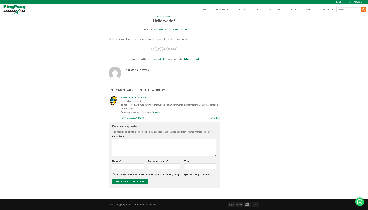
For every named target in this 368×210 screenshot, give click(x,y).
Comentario (118, 136)
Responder (215, 118)
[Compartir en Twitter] (159, 49)
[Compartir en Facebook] (153, 49)
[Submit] (363, 9)
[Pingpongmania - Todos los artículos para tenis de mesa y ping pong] (14, 9)
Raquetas (274, 9)
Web (186, 161)
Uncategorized (164, 16)
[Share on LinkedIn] (174, 49)
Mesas (292, 9)
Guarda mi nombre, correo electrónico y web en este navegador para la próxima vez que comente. (163, 174)
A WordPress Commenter (134, 97)
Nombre (116, 161)
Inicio (205, 9)
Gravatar (156, 112)
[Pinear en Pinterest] (169, 49)
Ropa (308, 9)
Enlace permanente (192, 59)
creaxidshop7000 (179, 29)
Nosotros (222, 9)
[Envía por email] (164, 49)
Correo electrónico (158, 161)
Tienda (240, 9)
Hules (256, 9)
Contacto (327, 9)
